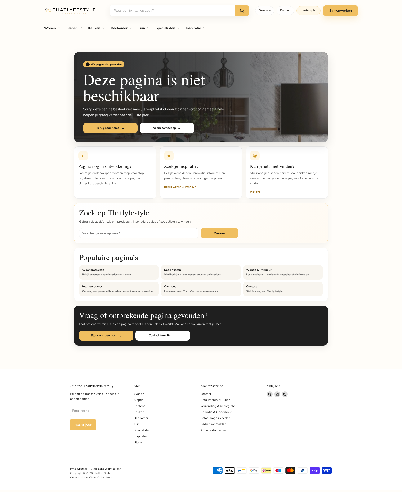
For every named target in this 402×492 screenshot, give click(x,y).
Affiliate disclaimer (213, 430)
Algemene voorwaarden (106, 469)
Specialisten (165, 28)
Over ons (265, 10)
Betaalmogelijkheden (215, 418)
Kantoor (139, 406)
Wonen (50, 28)
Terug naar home (107, 128)
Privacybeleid (78, 469)
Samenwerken (340, 10)
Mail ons (255, 192)
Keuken (94, 28)
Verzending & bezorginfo (217, 406)
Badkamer (119, 28)
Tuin (141, 28)
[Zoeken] (241, 10)
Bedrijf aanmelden (213, 424)
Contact (285, 10)
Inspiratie (193, 28)
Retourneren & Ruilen (215, 400)
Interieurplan (308, 10)
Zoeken (219, 233)
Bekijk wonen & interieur (180, 187)
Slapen (72, 28)
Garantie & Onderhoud (216, 412)
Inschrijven (83, 424)
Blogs (138, 442)
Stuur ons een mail (103, 335)
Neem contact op (164, 128)
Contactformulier (160, 335)
